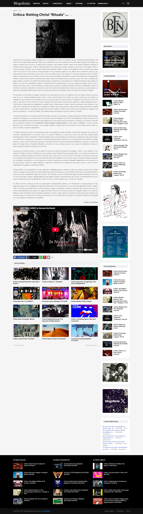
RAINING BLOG (103, 3)
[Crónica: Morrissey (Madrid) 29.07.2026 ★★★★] (107, 130)
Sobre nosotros (109, 511)
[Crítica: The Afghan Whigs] (107, 291)
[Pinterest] (44, 257)
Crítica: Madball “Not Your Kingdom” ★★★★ (120, 155)
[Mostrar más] (52, 257)
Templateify (46, 511)
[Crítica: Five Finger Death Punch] (107, 335)
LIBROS (68, 3)
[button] (123, 3)
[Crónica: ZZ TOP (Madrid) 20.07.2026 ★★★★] (58, 475)
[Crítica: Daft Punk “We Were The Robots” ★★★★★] (97, 466)
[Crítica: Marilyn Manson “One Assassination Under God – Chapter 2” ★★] (107, 120)
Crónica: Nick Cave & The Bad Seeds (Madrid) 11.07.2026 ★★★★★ (75, 482)
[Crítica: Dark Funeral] (107, 273)
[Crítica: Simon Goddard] (97, 501)
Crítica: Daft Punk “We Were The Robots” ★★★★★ (114, 464)
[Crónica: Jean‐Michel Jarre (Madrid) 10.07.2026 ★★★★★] (58, 492)
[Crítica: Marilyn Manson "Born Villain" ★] (107, 103)
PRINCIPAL (36, 3)
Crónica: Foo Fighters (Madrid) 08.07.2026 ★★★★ (74, 499)
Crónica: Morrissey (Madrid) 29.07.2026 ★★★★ (120, 129)
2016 (19, 10)
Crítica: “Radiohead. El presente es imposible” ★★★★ (115, 482)
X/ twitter (91, 3)
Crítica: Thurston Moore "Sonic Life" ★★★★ (116, 473)
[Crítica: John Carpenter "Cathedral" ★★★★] (107, 139)
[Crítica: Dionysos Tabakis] (107, 282)
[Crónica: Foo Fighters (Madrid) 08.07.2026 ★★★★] (58, 501)
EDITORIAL (79, 3)
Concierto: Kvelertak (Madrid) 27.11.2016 (81, 339)
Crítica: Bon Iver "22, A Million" (23, 301)
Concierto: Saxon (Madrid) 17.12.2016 (54, 301)
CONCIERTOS (57, 3)
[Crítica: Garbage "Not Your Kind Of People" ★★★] (107, 147)
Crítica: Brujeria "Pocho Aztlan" (81, 301)
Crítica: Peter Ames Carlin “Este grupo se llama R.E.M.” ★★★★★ (116, 491)
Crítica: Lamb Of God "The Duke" (24, 339)
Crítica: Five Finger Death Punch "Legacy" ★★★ (119, 173)
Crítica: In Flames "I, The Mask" (52, 282)
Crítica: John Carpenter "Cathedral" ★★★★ (120, 138)
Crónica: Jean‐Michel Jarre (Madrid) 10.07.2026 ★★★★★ (76, 491)
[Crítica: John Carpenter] (107, 318)
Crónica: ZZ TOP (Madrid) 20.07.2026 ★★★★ (76, 473)
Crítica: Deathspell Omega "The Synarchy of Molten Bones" (52, 320)
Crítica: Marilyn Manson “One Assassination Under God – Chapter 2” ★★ (120, 120)
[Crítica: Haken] (107, 353)
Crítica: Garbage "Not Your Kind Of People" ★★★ (120, 147)
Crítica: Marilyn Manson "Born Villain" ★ (118, 102)
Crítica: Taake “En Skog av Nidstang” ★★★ (119, 164)
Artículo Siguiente (91, 345)
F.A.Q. (128, 511)
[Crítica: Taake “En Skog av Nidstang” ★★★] (107, 165)
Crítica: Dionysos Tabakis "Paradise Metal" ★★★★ (119, 281)
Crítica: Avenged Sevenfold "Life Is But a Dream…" (26, 282)
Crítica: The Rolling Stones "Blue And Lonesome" (83, 320)
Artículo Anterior (19, 345)
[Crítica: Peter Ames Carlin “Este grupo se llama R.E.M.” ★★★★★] (97, 492)
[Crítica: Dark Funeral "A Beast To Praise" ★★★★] (107, 112)
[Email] (48, 257)
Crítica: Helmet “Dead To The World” (54, 339)
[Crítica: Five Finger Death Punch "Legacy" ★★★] (107, 174)
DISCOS (45, 3)
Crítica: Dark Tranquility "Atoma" (24, 319)
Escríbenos (120, 511)
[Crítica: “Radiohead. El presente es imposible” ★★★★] (97, 483)
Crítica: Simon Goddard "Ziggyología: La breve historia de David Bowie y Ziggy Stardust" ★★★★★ (116, 500)
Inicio (14, 10)
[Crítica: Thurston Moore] (97, 475)
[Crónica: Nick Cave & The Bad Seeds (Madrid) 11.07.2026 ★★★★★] (58, 483)
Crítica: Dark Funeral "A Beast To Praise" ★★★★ (120, 111)
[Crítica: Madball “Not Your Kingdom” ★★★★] (107, 156)
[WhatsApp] (41, 257)
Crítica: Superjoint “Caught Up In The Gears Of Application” (83, 282)
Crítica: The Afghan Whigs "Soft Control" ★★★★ (120, 290)
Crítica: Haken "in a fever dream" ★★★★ (119, 352)
